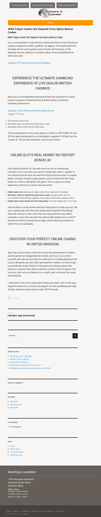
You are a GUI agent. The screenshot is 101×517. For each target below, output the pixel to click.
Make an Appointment (67, 5)
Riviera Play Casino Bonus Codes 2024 (25, 365)
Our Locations (47, 511)
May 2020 (14, 407)
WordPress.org (16, 455)
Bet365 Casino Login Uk (19, 359)
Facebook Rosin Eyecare (42, 5)
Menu (50, 23)
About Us (16, 511)
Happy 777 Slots (16, 114)
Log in (12, 446)
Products (35, 511)
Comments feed (16, 452)
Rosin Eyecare (11, 514)
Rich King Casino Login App (21, 356)
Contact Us (60, 511)
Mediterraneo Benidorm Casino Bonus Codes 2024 (30, 368)
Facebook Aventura (19, 5)
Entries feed (14, 449)
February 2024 (15, 404)
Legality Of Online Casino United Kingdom (29, 62)
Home (8, 511)
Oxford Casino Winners (19, 362)
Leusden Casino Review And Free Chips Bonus (31, 110)
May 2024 (14, 401)
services (25, 511)
